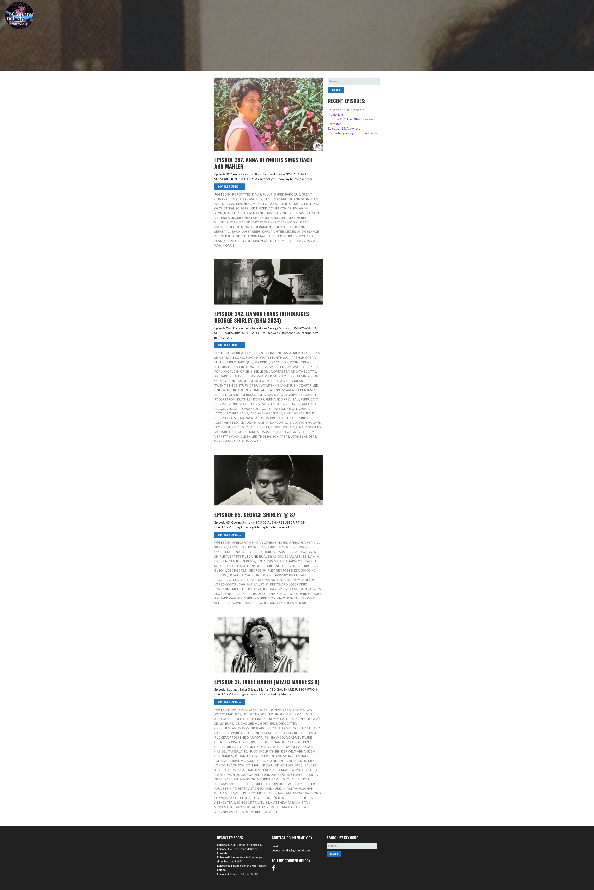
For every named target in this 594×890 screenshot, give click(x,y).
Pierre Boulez (282, 427)
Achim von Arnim (283, 208)
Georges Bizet (287, 404)
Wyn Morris (224, 245)
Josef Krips (251, 231)
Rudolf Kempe (276, 241)
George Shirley (261, 404)
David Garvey (288, 394)
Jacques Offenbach (231, 413)
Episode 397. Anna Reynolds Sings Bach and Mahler (263, 163)
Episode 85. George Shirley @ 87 (254, 514)
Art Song (236, 357)
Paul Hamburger (300, 784)
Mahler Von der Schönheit (237, 774)
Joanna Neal (248, 418)
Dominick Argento (258, 728)
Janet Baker (259, 709)
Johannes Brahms (229, 760)
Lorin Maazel (259, 236)
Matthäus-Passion (240, 779)
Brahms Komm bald (271, 719)
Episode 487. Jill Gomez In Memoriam (239, 844)
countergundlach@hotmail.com (291, 850)
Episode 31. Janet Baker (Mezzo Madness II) (266, 681)
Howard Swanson (243, 408)
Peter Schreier (285, 236)
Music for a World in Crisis (275, 203)
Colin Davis (266, 394)
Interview (264, 367)
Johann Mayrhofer (251, 756)
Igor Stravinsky (274, 408)
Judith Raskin (257, 422)
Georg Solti (237, 404)
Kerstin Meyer (306, 760)
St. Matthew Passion (283, 802)
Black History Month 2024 (268, 357)
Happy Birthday (241, 367)
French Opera (304, 357)
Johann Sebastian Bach (291, 709)
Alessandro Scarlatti (280, 390)
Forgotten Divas (246, 194)
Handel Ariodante (301, 747)
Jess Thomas (293, 413)
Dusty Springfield (290, 728)
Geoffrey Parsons (279, 222)
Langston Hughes (305, 422)
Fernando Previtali (282, 399)
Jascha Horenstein (265, 413)
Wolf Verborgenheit (259, 812)
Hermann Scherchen (273, 227)
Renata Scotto (303, 371)
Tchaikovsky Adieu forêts (251, 807)
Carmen (296, 719)
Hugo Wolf (258, 751)
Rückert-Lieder (284, 798)
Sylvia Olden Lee (243, 436)
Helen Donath (241, 227)
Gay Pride (261, 362)
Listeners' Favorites (291, 367)
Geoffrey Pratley (229, 742)
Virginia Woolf (227, 812)
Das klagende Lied (281, 213)
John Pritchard (274, 418)
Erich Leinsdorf (250, 399)
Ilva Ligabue (299, 408)
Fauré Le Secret (287, 733)
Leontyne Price (227, 427)
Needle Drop (310, 203)
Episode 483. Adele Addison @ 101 (237, 874)
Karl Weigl (279, 422)
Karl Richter (273, 231)
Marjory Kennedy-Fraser (283, 774)
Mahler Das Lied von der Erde (277, 765)
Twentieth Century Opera (236, 385)
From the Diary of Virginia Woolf (258, 737)
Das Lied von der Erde (259, 723)
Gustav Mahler (249, 199)
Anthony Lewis (299, 714)
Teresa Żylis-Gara (305, 241)
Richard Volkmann (246, 241)
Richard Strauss (228, 376)
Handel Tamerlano (230, 751)
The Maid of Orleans (292, 807)
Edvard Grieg (239, 733)
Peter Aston (248, 788)
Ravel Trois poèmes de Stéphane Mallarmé (267, 793)
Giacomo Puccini (284, 362)
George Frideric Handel (266, 742)
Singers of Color (243, 381)
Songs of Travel (250, 802)
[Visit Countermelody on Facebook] (273, 869)
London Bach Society (232, 765)
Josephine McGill (229, 422)
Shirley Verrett (286, 376)
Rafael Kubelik (273, 788)
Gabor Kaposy (251, 222)
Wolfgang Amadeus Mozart (285, 385)
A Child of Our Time (243, 390)
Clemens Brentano (248, 213)
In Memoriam (275, 199)
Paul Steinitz (225, 788)
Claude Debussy (242, 394)
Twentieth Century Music (281, 381)
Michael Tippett (255, 427)
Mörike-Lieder (241, 784)
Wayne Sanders (303, 436)
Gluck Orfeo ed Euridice (235, 747)
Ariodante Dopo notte (234, 719)
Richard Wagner (258, 376)
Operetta (281, 371)
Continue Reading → (229, 186)
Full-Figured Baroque (281, 194)
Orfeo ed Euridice (270, 784)
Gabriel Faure (300, 737)
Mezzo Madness (237, 203)
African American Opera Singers (260, 353)
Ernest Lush (262, 733)
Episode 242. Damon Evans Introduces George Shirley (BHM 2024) (261, 316)
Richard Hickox (227, 432)
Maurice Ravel (269, 779)
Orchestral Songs (230, 208)
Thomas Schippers (273, 436)
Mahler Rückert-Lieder (301, 770)
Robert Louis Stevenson (249, 798)
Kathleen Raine (279, 760)
